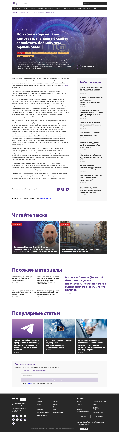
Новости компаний (42, 415)
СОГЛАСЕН (84, 428)
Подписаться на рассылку (59, 380)
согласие (29, 383)
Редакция (79, 404)
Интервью (22, 12)
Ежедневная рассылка (39, 370)
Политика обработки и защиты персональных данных (99, 403)
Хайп (74, 8)
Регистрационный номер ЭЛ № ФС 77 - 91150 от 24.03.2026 (19, 410)
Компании (17, 8)
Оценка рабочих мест (83, 407)
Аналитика (41, 12)
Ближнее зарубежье (58, 412)
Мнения (34, 12)
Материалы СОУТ (98, 412)
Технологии (66, 8)
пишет (66, 85)
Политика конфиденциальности (83, 410)
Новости (14, 12)
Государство (49, 8)
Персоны (25, 8)
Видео (28, 12)
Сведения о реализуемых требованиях (96, 409)
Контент (40, 8)
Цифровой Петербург (84, 8)
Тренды (58, 8)
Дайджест (27, 370)
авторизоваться (45, 198)
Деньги (33, 8)
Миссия (79, 401)
